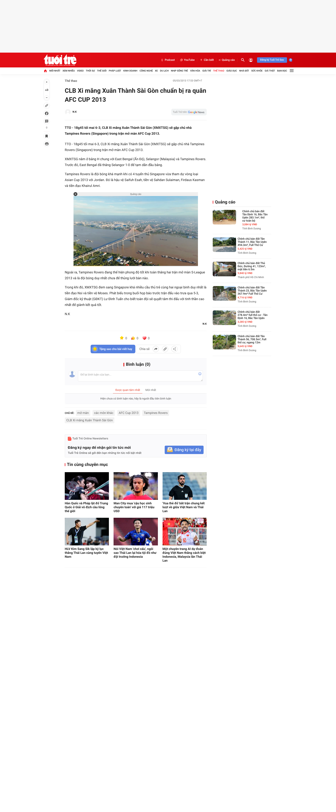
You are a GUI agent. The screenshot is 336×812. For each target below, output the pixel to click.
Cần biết (209, 60)
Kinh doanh (130, 70)
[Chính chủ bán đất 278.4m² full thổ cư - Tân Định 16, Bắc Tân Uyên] (224, 317)
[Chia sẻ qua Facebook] (156, 349)
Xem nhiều (69, 70)
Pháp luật (115, 70)
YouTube (189, 60)
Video (80, 70)
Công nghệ (146, 70)
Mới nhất (54, 70)
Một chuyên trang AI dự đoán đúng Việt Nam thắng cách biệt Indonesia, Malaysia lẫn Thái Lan (184, 554)
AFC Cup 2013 (129, 413)
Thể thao (218, 70)
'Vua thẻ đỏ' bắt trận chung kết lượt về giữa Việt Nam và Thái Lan (184, 507)
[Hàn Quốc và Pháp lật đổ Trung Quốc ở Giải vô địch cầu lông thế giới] (87, 486)
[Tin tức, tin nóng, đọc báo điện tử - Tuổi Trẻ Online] (60, 60)
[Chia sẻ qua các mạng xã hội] (174, 349)
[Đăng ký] (184, 450)
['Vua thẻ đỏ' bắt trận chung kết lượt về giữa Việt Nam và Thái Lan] (185, 486)
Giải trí (206, 70)
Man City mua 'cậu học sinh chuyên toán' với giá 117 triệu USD (134, 507)
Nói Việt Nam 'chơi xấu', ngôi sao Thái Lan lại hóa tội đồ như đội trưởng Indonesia (135, 552)
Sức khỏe (256, 70)
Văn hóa (195, 70)
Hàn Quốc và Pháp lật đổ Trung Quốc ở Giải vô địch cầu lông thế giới (86, 507)
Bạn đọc (282, 70)
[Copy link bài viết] (165, 349)
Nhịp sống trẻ (179, 70)
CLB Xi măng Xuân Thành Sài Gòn (89, 420)
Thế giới (102, 70)
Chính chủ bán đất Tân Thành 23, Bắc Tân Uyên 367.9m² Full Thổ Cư (252, 290)
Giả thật (270, 70)
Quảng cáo (228, 60)
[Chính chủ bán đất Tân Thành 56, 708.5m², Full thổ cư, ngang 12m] (224, 342)
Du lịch (164, 70)
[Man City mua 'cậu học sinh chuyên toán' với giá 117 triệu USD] (136, 486)
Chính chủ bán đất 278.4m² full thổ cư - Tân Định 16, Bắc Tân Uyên (253, 315)
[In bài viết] (47, 144)
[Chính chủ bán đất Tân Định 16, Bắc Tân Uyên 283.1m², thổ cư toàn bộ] (224, 217)
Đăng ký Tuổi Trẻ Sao (272, 59)
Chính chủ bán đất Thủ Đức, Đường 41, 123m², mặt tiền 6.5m (252, 266)
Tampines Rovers (156, 413)
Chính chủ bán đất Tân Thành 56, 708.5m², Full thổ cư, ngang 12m (252, 339)
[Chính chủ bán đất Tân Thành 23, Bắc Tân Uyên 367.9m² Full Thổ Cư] (224, 293)
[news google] (189, 112)
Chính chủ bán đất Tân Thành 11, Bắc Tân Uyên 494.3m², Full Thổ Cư (252, 242)
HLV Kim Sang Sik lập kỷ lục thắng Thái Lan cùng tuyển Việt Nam (86, 552)
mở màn (83, 413)
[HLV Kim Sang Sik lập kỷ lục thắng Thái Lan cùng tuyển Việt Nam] (87, 531)
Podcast (170, 60)
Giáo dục (232, 70)
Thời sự (90, 70)
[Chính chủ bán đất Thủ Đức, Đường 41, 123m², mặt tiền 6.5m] (224, 269)
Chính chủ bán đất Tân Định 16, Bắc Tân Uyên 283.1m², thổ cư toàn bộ (255, 216)
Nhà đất (244, 70)
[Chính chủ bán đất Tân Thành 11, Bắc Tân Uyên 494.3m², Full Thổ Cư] (224, 244)
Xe (156, 70)
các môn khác (103, 413)
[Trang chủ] (45, 70)
